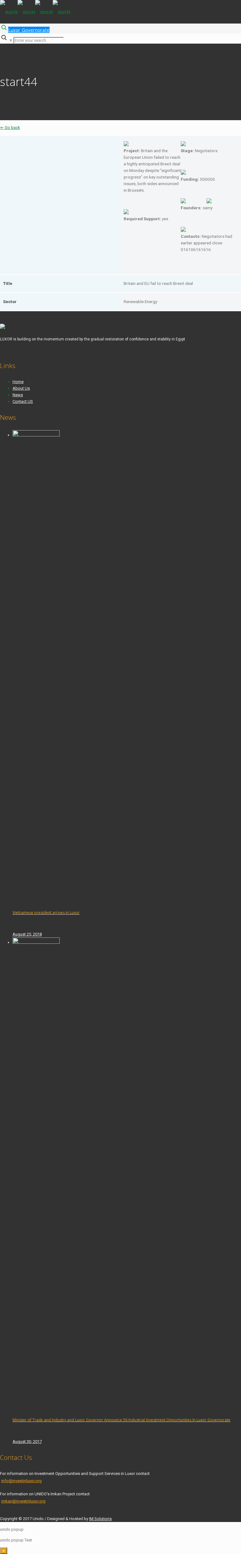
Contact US (23, 401)
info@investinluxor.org (21, 1480)
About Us (21, 388)
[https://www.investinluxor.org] (35, 12)
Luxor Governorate (29, 30)
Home (18, 381)
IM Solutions (100, 1518)
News (18, 395)
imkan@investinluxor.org (23, 1501)
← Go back (10, 127)
